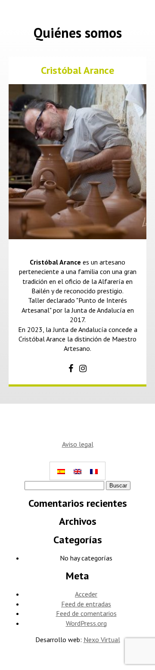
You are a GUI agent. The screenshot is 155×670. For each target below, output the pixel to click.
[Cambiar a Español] (61, 471)
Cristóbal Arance (77, 70)
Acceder (86, 594)
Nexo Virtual (102, 639)
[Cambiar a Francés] (94, 471)
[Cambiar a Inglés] (77, 471)
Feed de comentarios (86, 613)
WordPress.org (86, 623)
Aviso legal (77, 444)
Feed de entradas (86, 604)
